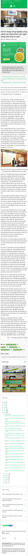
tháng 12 (7, 414)
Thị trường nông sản (9, 28)
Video (15, 538)
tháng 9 (6, 477)
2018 (5, 410)
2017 (5, 412)
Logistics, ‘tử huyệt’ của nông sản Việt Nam (13, 446)
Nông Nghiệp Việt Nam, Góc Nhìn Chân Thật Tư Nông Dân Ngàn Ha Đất (13, 389)
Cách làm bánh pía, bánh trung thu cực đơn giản (13, 76)
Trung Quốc (16, 0)
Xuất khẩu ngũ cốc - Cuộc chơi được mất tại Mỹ (13, 82)
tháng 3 (6, 482)
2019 (5, 409)
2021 (5, 405)
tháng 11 (7, 474)
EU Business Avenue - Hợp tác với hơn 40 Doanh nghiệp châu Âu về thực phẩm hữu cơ (13, 375)
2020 (5, 407)
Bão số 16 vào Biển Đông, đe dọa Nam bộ (13, 428)
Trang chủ (2, 28)
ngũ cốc (10, 2)
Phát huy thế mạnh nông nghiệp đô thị (12, 421)
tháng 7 (6, 480)
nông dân (16, 28)
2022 (5, 403)
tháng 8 (6, 479)
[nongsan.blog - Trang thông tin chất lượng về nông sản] (13, 6)
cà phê (3, 2)
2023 (5, 402)
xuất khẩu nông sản (6, 0)
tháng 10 (7, 475)
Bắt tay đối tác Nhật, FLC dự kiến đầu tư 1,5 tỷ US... (15, 433)
